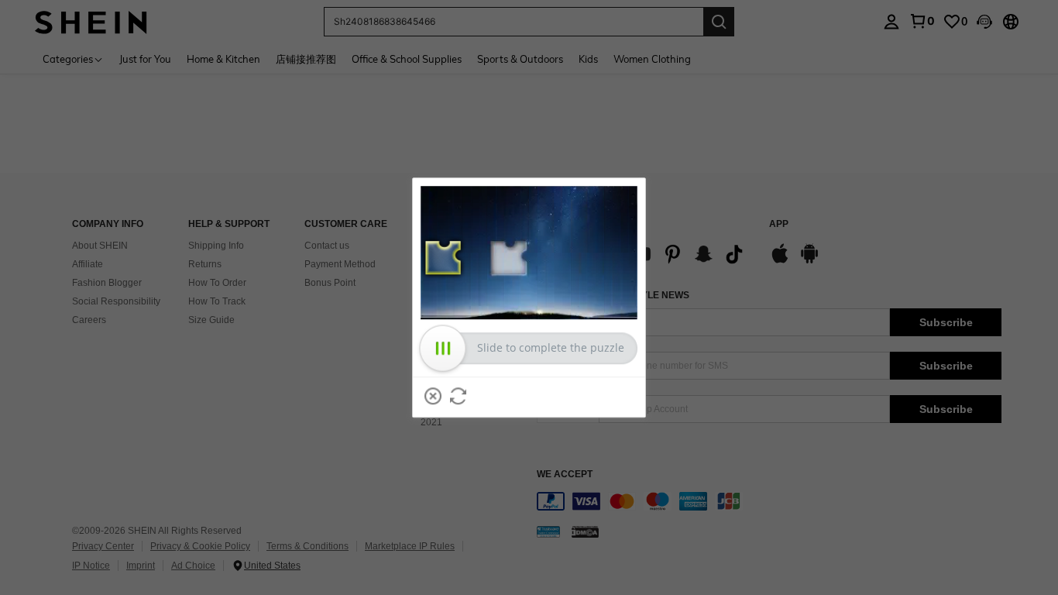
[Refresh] (458, 395)
